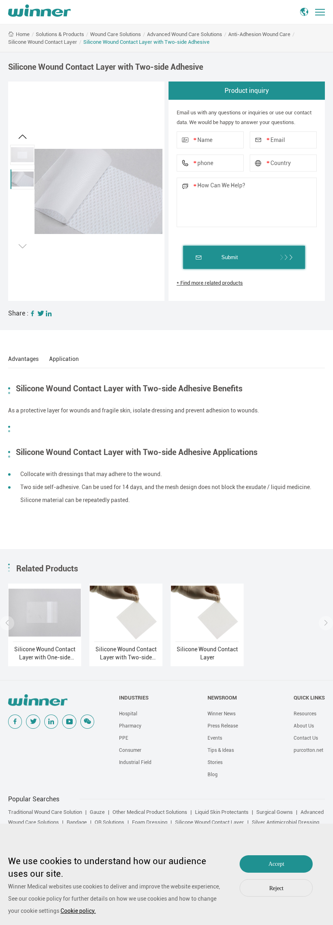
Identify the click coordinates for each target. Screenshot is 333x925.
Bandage (77, 822)
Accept (276, 864)
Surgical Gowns (274, 812)
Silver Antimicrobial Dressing (285, 822)
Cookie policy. (78, 911)
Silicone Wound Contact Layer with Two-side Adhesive (146, 42)
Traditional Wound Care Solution (45, 812)
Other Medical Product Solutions (149, 812)
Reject (276, 888)
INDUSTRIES (134, 698)
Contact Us (306, 738)
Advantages (23, 359)
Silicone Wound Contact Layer (42, 42)
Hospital (128, 714)
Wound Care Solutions (115, 34)
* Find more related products (210, 283)
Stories (215, 762)
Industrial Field (135, 762)
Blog (213, 774)
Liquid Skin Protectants (222, 812)
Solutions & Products (60, 34)
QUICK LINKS (309, 698)
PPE (123, 738)
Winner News (222, 714)
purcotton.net (308, 750)
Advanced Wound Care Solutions (184, 34)
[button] (22, 137)
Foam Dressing (149, 822)
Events (215, 738)
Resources (305, 714)
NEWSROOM (222, 698)
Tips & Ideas (221, 750)
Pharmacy (130, 726)
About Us (304, 726)
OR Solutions (109, 822)
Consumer (130, 750)
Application (64, 359)
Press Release (223, 726)
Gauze (97, 812)
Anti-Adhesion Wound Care (259, 34)
